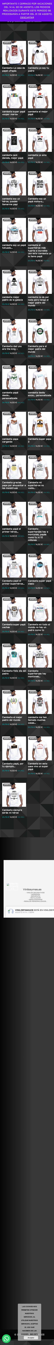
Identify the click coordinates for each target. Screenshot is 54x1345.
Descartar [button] (27, 18)
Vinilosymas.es (24, 910)
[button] (6, 1338)
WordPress (44, 1342)
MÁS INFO (34, 1334)
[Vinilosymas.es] (12, 886)
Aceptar (31, 1337)
